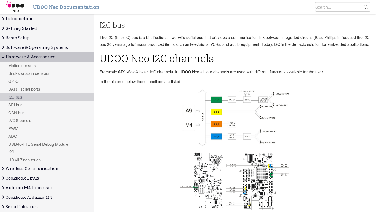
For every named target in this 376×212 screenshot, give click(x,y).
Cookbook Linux (22, 178)
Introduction (19, 18)
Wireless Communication (32, 168)
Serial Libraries (22, 206)
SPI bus (15, 104)
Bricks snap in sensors (29, 73)
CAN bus (16, 112)
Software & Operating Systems (37, 47)
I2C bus (15, 97)
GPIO (13, 81)
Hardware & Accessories (30, 56)
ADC (12, 136)
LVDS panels (19, 120)
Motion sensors (22, 65)
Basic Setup (18, 37)
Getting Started (21, 28)
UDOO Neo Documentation (66, 7)
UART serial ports (24, 89)
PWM (13, 128)
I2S (11, 152)
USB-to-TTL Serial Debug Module (38, 144)
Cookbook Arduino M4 (29, 197)
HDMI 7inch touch (24, 160)
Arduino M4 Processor (29, 187)
